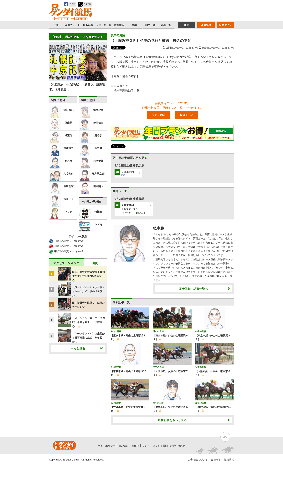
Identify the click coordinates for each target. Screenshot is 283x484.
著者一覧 (166, 25)
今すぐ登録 (158, 114)
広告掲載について (198, 459)
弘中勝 (158, 228)
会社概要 (216, 459)
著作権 (135, 445)
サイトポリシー (106, 445)
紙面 (186, 25)
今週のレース (72, 25)
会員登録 (206, 25)
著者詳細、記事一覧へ (193, 288)
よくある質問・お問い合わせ (169, 445)
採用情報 (229, 459)
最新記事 (88, 25)
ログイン (227, 25)
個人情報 (123, 445)
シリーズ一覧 (103, 25)
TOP (56, 25)
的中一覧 (150, 25)
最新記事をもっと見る (172, 420)
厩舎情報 (119, 25)
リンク (146, 445)
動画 (134, 25)
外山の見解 (116, 331)
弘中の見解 (118, 35)
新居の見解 (200, 403)
